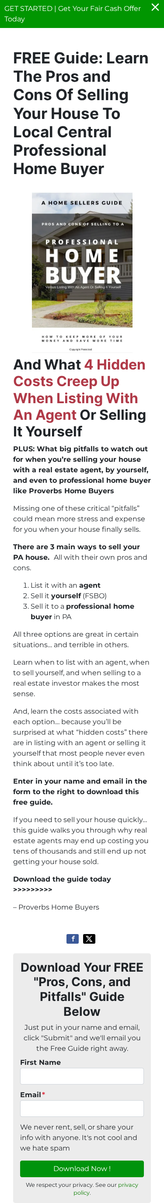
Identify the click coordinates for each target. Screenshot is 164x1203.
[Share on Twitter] (89, 939)
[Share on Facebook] (72, 939)
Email (32, 1095)
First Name (40, 1062)
